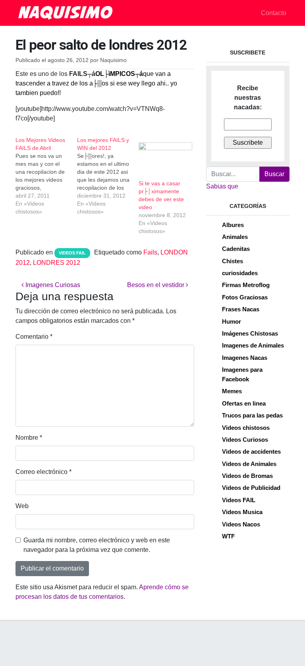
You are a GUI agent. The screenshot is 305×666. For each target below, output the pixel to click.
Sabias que (222, 186)
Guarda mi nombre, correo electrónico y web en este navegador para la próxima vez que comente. (96, 545)
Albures (233, 224)
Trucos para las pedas (252, 415)
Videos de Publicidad (251, 487)
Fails (150, 252)
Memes (232, 391)
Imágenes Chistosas (250, 333)
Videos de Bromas (247, 475)
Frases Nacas (240, 309)
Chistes (232, 261)
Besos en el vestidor (156, 285)
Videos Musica (242, 512)
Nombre (28, 437)
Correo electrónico (43, 471)
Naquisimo (113, 60)
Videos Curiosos (245, 439)
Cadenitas (236, 248)
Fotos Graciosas (245, 297)
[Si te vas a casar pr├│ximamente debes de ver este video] (165, 157)
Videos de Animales (249, 463)
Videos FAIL (72, 252)
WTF (228, 536)
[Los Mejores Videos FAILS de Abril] (46, 176)
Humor (231, 321)
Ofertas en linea (244, 403)
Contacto (273, 13)
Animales (235, 236)
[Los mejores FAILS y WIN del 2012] (108, 176)
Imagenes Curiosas (52, 285)
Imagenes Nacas (244, 357)
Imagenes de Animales (253, 345)
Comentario (33, 336)
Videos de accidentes (251, 451)
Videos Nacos (241, 524)
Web (22, 506)
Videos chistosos (246, 427)
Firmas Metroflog (246, 285)
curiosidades (240, 273)
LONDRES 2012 (56, 262)
